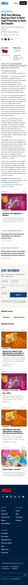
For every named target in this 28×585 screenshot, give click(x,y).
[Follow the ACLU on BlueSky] (23, 496)
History (3, 520)
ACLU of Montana (13, 32)
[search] (25, 575)
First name (4, 281)
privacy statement (22, 302)
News (2, 546)
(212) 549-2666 (16, 51)
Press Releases (6, 11)
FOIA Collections (6, 539)
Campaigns (4, 533)
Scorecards (4, 552)
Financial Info (5, 517)
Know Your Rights (6, 543)
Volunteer (18, 520)
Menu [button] (16, 3)
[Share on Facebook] (2, 40)
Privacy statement (15, 566)
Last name (15, 281)
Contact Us (4, 514)
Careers (3, 510)
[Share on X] (5, 40)
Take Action (19, 517)
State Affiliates (5, 523)
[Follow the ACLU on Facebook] (3, 496)
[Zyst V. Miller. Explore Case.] (14, 387)
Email (3, 287)
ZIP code (4, 293)
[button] (9, 39)
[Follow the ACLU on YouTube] (7, 496)
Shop (17, 514)
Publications (5, 549)
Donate (23, 3)
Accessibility (14, 568)
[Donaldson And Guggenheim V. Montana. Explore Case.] (14, 207)
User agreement (5, 566)
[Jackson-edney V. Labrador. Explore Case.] (14, 462)
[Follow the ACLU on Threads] (19, 496)
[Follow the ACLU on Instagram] (11, 496)
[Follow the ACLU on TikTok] (15, 496)
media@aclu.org (17, 50)
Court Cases (4, 536)
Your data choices (5, 568)
